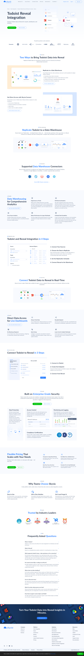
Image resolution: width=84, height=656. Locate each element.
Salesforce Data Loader (56, 641)
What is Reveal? (28, 548)
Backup (34, 634)
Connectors (35, 632)
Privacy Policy (40, 649)
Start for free (20, 467)
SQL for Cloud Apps (56, 645)
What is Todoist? (28, 541)
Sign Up (78, 1)
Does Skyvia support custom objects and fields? (36, 593)
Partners (22, 632)
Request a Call (65, 1)
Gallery (74, 632)
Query (34, 630)
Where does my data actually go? (32, 570)
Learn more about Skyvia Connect (15, 324)
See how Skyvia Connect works (14, 110)
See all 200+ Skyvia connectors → (42, 182)
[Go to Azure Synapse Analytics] (36, 176)
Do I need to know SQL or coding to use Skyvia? (36, 562)
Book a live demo (22, 27)
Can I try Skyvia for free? (30, 579)
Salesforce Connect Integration (58, 643)
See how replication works (49, 83)
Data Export (54, 630)
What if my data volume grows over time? (34, 587)
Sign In (72, 1)
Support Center (76, 638)
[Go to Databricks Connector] (42, 176)
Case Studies (75, 630)
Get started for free (11, 27)
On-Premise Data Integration (57, 638)
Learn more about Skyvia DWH (14, 208)
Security (33, 649)
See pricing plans (12, 467)
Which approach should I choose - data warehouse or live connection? (41, 553)
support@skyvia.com (75, 649)
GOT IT (80, 653)
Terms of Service (25, 649)
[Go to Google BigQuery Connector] (48, 176)
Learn (74, 636)
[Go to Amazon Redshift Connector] (29, 176)
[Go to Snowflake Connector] (54, 176)
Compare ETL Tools (76, 634)
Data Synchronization (56, 632)
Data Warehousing (55, 636)
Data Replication (55, 634)
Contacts (22, 630)
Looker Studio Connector (38, 638)
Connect (35, 636)
